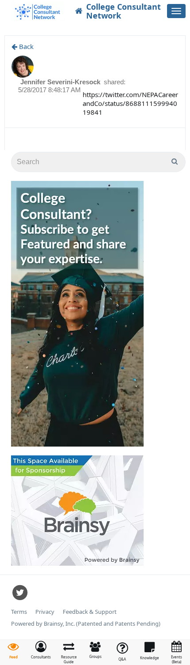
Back (25, 46)
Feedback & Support (90, 612)
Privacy (44, 612)
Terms (19, 612)
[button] (41, 650)
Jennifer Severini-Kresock (61, 82)
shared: (114, 82)
